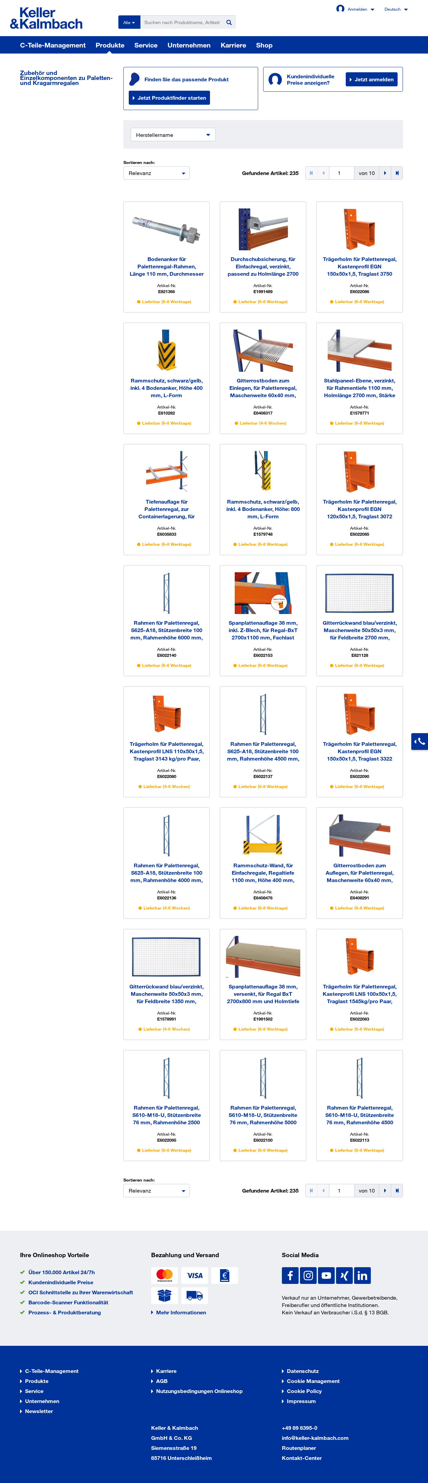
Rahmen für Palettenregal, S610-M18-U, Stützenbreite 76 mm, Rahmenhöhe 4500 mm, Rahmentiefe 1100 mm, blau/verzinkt (359, 1115)
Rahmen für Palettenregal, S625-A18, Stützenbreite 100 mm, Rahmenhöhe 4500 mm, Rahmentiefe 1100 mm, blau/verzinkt (263, 751)
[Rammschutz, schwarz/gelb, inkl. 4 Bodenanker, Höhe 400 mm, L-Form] (166, 350)
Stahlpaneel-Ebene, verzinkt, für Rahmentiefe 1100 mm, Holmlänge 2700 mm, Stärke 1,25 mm (359, 388)
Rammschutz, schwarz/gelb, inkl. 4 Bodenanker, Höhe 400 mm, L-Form (166, 387)
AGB (162, 1381)
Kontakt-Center (302, 1458)
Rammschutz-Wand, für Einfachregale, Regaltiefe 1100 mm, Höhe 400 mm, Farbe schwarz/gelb (263, 873)
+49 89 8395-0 (299, 1427)
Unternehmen (189, 45)
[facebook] (291, 1275)
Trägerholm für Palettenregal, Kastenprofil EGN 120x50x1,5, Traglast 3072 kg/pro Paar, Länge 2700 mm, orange (360, 509)
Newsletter (39, 1411)
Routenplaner (299, 1448)
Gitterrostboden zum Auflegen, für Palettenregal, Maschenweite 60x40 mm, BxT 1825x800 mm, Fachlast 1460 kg (359, 873)
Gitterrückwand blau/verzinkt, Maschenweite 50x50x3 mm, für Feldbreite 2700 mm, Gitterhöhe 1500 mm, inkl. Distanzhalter (360, 630)
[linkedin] (362, 1275)
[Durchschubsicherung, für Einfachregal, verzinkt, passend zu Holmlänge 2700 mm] (263, 229)
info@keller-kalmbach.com (315, 1437)
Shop (264, 45)
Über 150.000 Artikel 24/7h (61, 1272)
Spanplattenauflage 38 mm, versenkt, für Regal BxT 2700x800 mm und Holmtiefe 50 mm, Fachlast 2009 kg (263, 994)
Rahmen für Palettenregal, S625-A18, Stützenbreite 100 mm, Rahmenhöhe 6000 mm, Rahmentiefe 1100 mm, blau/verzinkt (166, 630)
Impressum (301, 1401)
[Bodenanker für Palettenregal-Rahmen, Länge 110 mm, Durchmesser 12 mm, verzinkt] (166, 229)
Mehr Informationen (181, 1312)
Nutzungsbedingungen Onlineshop (199, 1391)
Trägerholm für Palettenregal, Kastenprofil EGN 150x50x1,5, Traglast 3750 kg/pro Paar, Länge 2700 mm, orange (360, 266)
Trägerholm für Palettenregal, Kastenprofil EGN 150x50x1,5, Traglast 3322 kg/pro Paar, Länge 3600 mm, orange (360, 751)
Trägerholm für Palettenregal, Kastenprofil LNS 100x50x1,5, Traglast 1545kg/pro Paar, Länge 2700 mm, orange (360, 994)
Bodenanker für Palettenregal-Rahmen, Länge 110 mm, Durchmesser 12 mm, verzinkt (167, 266)
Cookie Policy (304, 1391)
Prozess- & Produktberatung (64, 1312)
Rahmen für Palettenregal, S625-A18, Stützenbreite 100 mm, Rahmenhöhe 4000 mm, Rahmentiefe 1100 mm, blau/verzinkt (166, 873)
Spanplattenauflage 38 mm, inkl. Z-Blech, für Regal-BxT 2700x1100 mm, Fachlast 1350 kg (263, 630)
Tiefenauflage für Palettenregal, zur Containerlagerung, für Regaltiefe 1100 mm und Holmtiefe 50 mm (166, 509)
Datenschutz (303, 1371)
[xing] (345, 1275)
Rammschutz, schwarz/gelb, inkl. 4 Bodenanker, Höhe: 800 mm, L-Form (263, 508)
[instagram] (309, 1275)
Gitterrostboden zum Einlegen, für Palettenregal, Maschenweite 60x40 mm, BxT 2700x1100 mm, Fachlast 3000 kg (263, 388)
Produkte (110, 45)
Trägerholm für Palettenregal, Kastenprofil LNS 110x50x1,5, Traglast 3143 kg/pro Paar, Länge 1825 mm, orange (167, 751)
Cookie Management (313, 1381)
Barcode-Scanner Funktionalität (68, 1302)
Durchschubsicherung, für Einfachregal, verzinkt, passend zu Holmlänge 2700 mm (263, 266)
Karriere (233, 45)
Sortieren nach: (139, 162)
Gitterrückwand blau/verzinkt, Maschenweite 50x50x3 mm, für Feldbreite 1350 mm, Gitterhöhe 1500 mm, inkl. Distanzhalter (166, 994)
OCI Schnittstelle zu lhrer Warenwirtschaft (80, 1292)
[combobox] (156, 173)
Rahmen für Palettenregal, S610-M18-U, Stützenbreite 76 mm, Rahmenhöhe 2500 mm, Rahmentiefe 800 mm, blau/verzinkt (166, 1115)
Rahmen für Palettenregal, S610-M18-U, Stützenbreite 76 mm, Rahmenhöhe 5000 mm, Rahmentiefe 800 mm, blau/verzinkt (263, 1115)
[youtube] (327, 1275)
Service (145, 45)
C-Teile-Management (53, 45)
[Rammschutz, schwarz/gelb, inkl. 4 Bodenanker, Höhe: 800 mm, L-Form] (263, 472)
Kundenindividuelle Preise (60, 1282)
